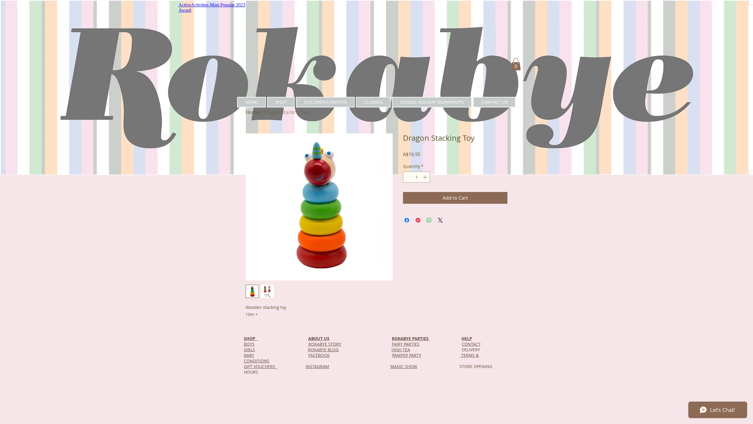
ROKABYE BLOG (323, 349)
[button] (516, 64)
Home (252, 112)
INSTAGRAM (317, 366)
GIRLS (249, 349)
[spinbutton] (416, 177)
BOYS (249, 344)
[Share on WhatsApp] (429, 220)
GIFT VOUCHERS (260, 366)
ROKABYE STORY (324, 344)
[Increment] (425, 177)
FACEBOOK (319, 355)
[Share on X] (440, 220)
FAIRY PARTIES (405, 344)
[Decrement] (407, 177)
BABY (249, 355)
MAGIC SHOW (403, 366)
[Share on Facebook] (406, 220)
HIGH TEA (401, 349)
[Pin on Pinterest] (418, 220)
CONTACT (471, 344)
